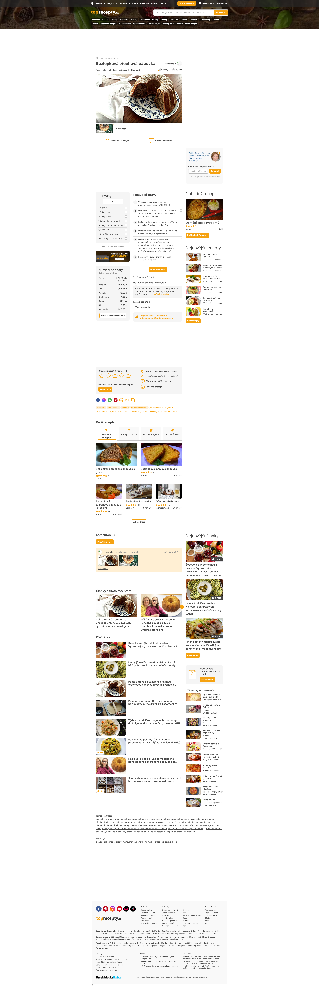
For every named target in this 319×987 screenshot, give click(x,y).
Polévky (134, 20)
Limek (205, 700)
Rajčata (95, 24)
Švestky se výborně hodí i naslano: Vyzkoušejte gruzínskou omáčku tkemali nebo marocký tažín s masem (152, 646)
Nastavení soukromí (170, 910)
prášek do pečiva (163, 842)
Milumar (206, 710)
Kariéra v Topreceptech (192, 915)
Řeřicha (217, 931)
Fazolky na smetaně (130, 943)
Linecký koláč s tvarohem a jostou (211, 277)
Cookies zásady (168, 918)
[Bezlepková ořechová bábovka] (108, 560)
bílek (174, 842)
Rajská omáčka (167, 943)
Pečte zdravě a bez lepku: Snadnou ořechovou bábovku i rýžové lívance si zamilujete (114, 623)
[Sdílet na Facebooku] (98, 400)
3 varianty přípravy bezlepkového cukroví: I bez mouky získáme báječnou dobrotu (154, 780)
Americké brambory (205, 931)
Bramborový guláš (182, 943)
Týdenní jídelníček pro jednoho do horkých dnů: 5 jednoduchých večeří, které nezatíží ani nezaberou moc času (154, 723)
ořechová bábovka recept (118, 825)
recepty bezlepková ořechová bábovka (120, 828)
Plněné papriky (115, 943)
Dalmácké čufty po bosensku (211, 299)
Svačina (171, 407)
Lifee (207, 923)
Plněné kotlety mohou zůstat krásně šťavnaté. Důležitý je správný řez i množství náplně (204, 645)
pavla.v (188, 229)
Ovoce (183, 939)
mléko (151, 842)
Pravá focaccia (128, 934)
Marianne (209, 918)
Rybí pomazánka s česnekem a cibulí (211, 695)
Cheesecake (195, 943)
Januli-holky (207, 779)
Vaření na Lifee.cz (148, 913)
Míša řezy (140, 946)
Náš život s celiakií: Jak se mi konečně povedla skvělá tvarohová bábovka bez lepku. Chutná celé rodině (159, 624)
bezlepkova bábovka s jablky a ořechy (186, 828)
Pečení (175, 411)
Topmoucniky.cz (211, 913)
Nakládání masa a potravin (143, 931)
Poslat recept (127, 400)
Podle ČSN (174, 20)
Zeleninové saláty (152, 939)
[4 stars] (121, 375)
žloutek (99, 842)
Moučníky (124, 20)
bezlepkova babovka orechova (158, 822)
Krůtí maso (115, 937)
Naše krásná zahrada (149, 923)
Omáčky (114, 20)
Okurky (155, 20)
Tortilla (157, 931)
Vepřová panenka (201, 934)
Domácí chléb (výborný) (203, 223)
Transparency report (191, 923)
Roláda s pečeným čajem (211, 706)
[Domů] (97, 58)
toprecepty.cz (162, 508)
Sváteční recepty (149, 411)
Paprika (184, 20)
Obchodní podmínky (170, 921)
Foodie (185, 918)
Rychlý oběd (207, 946)
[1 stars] (101, 375)
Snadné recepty (103, 411)
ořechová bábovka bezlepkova (188, 822)
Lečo (184, 946)
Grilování (193, 20)
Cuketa (216, 20)
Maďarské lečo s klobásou (210, 788)
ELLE (207, 921)
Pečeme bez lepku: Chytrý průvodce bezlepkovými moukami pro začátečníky (152, 702)
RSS (184, 913)
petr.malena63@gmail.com (213, 792)
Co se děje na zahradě (104, 934)
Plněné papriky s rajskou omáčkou (211, 755)
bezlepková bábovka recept (153, 828)
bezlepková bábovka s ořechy (140, 819)
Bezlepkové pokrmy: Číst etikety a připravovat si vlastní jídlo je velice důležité (154, 741)
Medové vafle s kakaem (210, 255)
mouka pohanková (138, 842)
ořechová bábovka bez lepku (200, 819)
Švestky (164, 20)
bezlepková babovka (178, 825)
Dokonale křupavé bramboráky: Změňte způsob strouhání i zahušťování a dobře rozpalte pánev (201, 958)
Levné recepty (191, 24)
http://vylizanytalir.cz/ (161, 294)
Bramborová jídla (149, 937)
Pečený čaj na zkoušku (209, 719)
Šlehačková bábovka (143, 934)
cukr (106, 842)
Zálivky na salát (171, 934)
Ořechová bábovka (167, 501)
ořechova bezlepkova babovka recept (145, 832)
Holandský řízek (129, 946)
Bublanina (217, 946)
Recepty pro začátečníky (173, 24)
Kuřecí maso (145, 20)
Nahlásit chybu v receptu (114, 247)
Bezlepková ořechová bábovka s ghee (115, 471)
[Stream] (126, 909)
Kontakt (186, 926)
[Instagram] (112, 909)
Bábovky (125, 407)
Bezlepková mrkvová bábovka (159, 469)
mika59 (206, 749)
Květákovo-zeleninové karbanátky (208, 311)
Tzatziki (213, 934)
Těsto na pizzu (209, 800)
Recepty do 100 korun (120, 411)
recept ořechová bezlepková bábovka (149, 825)
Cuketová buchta (174, 946)
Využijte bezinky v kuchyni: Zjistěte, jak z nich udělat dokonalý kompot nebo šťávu (201, 967)
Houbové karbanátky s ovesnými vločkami (212, 266)
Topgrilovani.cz (211, 915)
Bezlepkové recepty (139, 407)
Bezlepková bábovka (138, 501)
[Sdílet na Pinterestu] (116, 400)
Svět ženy (145, 921)
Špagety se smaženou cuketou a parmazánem (213, 289)
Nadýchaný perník (194, 946)
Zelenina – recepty (125, 931)
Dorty (177, 939)
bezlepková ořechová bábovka (110, 819)
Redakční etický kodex (171, 926)
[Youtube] (119, 909)
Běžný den (136, 411)
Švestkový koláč (102, 948)
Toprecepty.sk (210, 910)
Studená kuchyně (167, 939)
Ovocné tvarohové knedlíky (150, 943)
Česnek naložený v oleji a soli (107, 970)
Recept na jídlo (146, 910)
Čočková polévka (207, 943)
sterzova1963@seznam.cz (213, 803)
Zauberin (130, 508)
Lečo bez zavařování (212, 776)
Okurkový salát (101, 946)
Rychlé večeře (139, 24)
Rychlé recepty (125, 24)
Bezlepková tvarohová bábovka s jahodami (108, 504)
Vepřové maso (136, 937)
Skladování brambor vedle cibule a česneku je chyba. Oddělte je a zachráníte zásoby (201, 962)
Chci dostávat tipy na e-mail (201, 166)
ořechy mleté (122, 842)
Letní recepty (205, 20)
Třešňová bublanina (185, 934)
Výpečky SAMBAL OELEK (211, 766)
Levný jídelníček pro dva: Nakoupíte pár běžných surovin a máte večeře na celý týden (152, 665)
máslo (112, 842)
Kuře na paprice (152, 946)
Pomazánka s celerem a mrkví (107, 968)
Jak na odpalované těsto (187, 931)
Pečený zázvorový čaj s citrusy (211, 731)
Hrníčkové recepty (108, 24)
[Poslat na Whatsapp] (110, 400)
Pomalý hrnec (163, 937)
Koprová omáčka (115, 946)
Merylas (206, 760)
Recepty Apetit (146, 918)
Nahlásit (186, 921)
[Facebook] (99, 909)
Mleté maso (124, 937)
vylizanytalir (170, 64)
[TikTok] (133, 909)
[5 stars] (128, 375)
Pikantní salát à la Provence (211, 745)
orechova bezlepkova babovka (170, 819)
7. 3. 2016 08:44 (171, 552)
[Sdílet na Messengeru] (104, 400)
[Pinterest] (105, 909)
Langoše (163, 946)
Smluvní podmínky (169, 923)
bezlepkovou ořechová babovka (179, 832)
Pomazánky (111, 931)
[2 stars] (108, 375)
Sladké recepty (112, 939)
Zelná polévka (158, 934)
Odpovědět (103, 568)
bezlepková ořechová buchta (128, 822)
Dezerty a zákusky (169, 931)
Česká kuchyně (154, 24)
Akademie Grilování (100, 20)
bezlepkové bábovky (116, 832)
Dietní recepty (114, 58)
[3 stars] (115, 375)
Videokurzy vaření (148, 915)
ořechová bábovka (105, 822)
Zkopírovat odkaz (133, 400)
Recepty (104, 58)
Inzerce (186, 910)
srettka (99, 478)
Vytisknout (121, 400)
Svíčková (118, 934)
